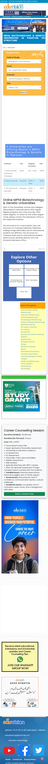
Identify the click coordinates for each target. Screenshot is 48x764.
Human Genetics (27, 364)
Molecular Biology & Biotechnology (33, 322)
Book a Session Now (24, 494)
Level (9, 66)
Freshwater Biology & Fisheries (31, 356)
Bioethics (24, 337)
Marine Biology (26, 366)
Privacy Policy (30, 759)
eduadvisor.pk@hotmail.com (17, 735)
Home (4, 48)
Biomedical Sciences (28, 347)
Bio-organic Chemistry (29, 327)
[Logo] (24, 720)
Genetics (24, 359)
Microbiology (25, 369)
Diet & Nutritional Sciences (30, 351)
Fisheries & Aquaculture (29, 354)
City (8, 83)
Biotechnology (26, 312)
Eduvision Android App (18, 740)
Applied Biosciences (28, 325)
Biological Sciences (28, 342)
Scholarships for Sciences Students (16, 281)
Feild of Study (13, 57)
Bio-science (25, 329)
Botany (23, 349)
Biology (23, 344)
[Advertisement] (24, 119)
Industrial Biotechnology (29, 317)
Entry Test (24, 291)
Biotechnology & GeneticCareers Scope (32, 269)
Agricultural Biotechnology (30, 315)
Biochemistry (25, 332)
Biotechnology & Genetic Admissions (16, 269)
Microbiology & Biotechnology (31, 320)
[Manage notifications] (42, 759)
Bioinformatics (26, 339)
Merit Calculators (32, 280)
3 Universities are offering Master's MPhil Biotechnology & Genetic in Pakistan (24, 151)
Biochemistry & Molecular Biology (32, 334)
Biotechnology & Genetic (29, 310)
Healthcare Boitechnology (30, 361)
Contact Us (17, 759)
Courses (11, 75)
